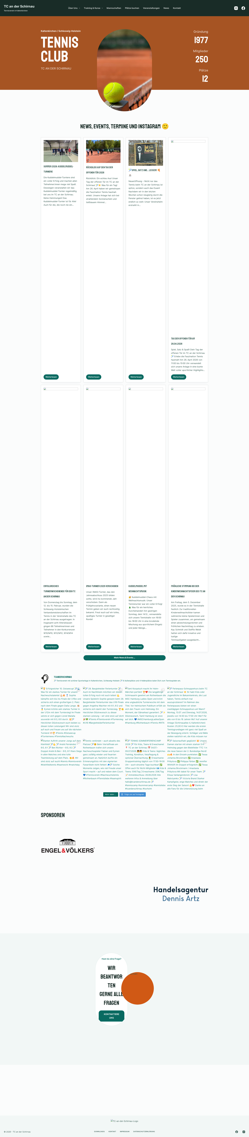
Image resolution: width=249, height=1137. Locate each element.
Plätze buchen (132, 8)
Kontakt (177, 8)
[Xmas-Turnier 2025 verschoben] (103, 485)
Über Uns (73, 8)
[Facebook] (243, 8)
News (166, 8)
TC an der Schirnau (19, 6)
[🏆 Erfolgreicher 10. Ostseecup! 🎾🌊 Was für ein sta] (61, 712)
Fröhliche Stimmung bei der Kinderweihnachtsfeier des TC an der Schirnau (188, 591)
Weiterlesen (52, 378)
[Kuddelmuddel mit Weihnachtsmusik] (146, 485)
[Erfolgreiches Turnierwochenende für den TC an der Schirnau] (61, 485)
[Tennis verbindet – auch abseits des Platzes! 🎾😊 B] (103, 764)
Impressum (124, 1131)
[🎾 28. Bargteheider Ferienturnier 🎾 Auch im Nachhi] (103, 712)
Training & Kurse (92, 8)
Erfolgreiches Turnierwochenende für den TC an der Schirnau (59, 591)
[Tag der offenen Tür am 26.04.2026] (188, 237)
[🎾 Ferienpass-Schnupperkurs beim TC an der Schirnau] (187, 712)
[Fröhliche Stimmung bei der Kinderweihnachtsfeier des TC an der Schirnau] (188, 485)
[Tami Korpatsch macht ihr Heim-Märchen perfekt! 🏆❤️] (145, 712)
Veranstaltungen (151, 8)
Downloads (99, 1131)
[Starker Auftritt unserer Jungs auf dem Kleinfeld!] (61, 764)
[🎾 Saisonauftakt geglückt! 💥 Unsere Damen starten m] (187, 764)
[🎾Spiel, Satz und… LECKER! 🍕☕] (146, 153)
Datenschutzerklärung (144, 1131)
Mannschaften (114, 8)
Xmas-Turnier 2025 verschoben (102, 586)
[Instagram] (236, 8)
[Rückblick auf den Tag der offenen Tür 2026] (103, 151)
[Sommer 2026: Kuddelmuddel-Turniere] (61, 151)
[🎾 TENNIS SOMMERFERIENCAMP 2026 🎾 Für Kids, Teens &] (145, 764)
